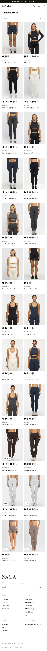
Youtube (4, 634)
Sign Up (42, 587)
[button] (39, 6)
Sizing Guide (29, 612)
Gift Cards (5, 609)
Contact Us (28, 605)
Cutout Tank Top (29, 153)
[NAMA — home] (6, 6)
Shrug (26, 62)
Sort (41, 18)
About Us (5, 599)
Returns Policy (29, 609)
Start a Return (29, 602)
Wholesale (5, 605)
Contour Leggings (8, 108)
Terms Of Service (7, 647)
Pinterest (5, 630)
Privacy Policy (19, 647)
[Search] (34, 6)
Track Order (29, 599)
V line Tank (6, 334)
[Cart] (44, 6)
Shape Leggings (29, 198)
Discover (5, 602)
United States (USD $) (31, 625)
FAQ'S (26, 615)
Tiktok (4, 627)
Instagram (5, 624)
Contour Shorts (7, 62)
